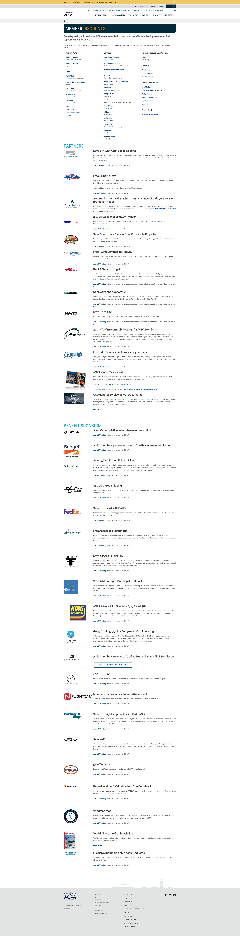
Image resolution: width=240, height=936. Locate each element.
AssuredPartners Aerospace (114, 69)
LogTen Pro (108, 118)
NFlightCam (70, 94)
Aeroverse (107, 88)
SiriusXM (107, 75)
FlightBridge (146, 101)
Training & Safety (118, 15)
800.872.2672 (67, 908)
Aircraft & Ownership (142, 11)
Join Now (171, 6)
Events (145, 15)
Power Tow (146, 57)
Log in (105, 165)
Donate (153, 6)
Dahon (68, 106)
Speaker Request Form (101, 913)
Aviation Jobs (128, 916)
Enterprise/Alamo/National (152, 90)
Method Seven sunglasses (75, 82)
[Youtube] (174, 895)
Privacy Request (129, 926)
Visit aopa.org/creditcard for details (112, 384)
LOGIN (161, 6)
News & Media (101, 15)
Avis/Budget (146, 87)
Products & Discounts (95, 11)
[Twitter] (166, 895)
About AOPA (159, 11)
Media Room (128, 898)
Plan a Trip (133, 15)
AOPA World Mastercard (151, 114)
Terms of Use (128, 905)
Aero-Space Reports (111, 57)
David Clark (70, 76)
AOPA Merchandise (130, 919)
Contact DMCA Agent (131, 923)
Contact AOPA (128, 894)
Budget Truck (109, 94)
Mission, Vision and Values (102, 902)
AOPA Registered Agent (112, 63)
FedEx (106, 100)
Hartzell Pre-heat (72, 63)
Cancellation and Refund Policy (135, 909)
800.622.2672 (160, 209)
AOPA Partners (99, 910)
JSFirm (106, 112)
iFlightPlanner (109, 106)
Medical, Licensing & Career (119, 11)
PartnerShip (108, 124)
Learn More (99, 409)
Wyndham (145, 104)
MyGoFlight (70, 88)
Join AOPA (72, 21)
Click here (112, 2)
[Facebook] (162, 895)
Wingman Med (109, 136)
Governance (98, 905)
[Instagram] (171, 895)
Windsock (107, 130)
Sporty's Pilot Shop (73, 112)
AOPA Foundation (141, 6)
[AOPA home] (68, 16)
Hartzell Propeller (72, 57)
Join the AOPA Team (100, 908)
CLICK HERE (171, 209)
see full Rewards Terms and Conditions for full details (141, 389)
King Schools (146, 70)
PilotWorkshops (147, 73)
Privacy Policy (129, 912)
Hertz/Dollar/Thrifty (149, 97)
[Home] (66, 21)
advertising (128, 902)
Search (173, 11)
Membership (169, 15)
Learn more (97, 846)
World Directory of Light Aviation (116, 81)
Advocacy (156, 15)
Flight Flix (69, 100)
